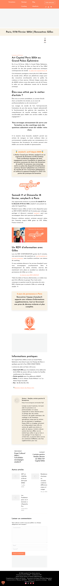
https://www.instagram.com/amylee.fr (32, 402)
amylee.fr (37, 213)
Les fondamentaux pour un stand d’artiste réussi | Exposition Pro (25, 501)
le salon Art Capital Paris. (37, 70)
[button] (3, 583)
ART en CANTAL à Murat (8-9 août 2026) (24, 478)
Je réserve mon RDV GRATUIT (29, 275)
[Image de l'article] (16, 476)
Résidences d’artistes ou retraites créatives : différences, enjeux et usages (44, 481)
